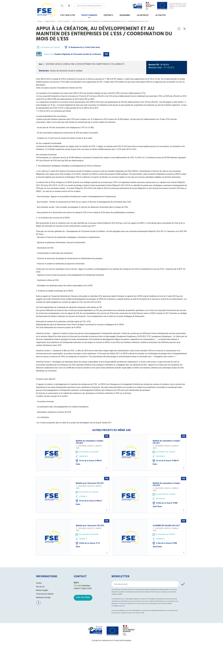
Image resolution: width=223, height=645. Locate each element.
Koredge (47, 597)
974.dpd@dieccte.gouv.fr (118, 606)
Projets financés (89, 15)
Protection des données (45, 594)
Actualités (160, 15)
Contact (39, 583)
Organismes (125, 15)
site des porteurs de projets (89, 6)
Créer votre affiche (83, 597)
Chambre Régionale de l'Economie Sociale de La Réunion (77, 54)
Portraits (108, 15)
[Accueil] (46, 10)
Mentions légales (42, 590)
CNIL (142, 613)
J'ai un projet (143, 15)
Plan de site (40, 587)
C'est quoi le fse (67, 15)
